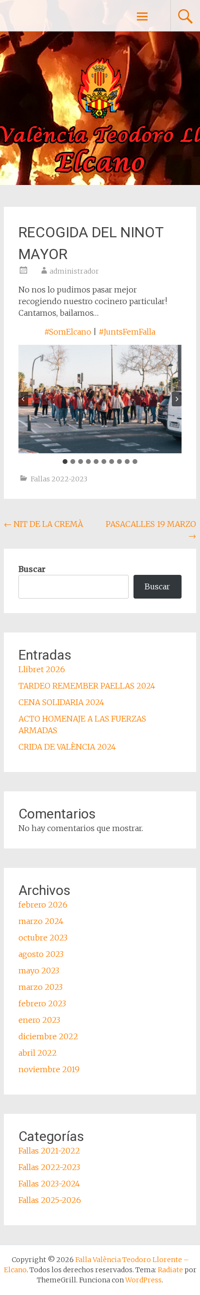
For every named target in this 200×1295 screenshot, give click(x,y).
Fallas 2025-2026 (49, 1200)
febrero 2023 (42, 1003)
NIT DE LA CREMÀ (43, 524)
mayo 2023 (38, 970)
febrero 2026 (42, 905)
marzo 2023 (40, 987)
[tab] (65, 461)
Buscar (32, 569)
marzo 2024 (41, 921)
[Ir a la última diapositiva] (23, 399)
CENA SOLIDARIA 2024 (61, 702)
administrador (74, 271)
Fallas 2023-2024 (49, 1183)
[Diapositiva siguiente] (177, 399)
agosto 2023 (41, 954)
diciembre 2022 (48, 1036)
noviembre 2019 (49, 1069)
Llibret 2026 (41, 669)
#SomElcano (67, 332)
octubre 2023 (42, 937)
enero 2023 (39, 1020)
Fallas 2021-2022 (49, 1151)
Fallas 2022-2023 (59, 479)
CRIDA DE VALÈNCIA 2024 (67, 747)
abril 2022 (37, 1053)
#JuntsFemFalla (127, 332)
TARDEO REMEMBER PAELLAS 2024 (86, 686)
